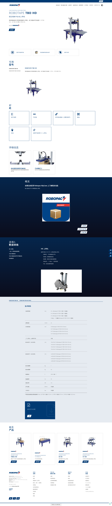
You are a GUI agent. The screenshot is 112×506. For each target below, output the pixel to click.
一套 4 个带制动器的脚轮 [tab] (14, 251)
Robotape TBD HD (31, 68)
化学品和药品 (36, 487)
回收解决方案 (53, 485)
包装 (51, 476)
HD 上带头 (44, 249)
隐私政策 (87, 485)
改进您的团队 (71, 482)
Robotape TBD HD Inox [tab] (15, 71)
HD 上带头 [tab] (11, 249)
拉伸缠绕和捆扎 (53, 480)
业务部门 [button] (70, 5)
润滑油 (34, 485)
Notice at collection (56, 504)
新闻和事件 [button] (81, 5)
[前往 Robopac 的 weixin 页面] (18, 498)
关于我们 (87, 478)
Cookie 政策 (87, 487)
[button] (12, 30)
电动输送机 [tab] (11, 258)
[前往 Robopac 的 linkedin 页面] (11, 498)
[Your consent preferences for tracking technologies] (110, 504)
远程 (69, 478)
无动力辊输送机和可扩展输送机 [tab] (15, 256)
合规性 (86, 489)
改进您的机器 (71, 480)
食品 (34, 478)
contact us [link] (97, 5)
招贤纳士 (87, 480)
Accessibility (88, 482)
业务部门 (87, 476)
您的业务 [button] (58, 5)
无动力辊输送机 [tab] (12, 253)
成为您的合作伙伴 (71, 485)
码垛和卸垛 (52, 478)
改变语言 (11, 489)
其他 (34, 495)
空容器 (34, 491)
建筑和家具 (35, 489)
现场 (69, 476)
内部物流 (52, 482)
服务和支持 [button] (75, 5)
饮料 (34, 476)
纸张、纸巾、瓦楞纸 (37, 482)
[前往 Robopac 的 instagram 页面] (14, 498)
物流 (34, 493)
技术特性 (28, 306)
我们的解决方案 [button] (64, 5)
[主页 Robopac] (14, 5)
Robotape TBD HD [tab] (13, 68)
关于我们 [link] (86, 5)
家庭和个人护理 (36, 480)
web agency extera (12, 484)
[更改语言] (102, 5)
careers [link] (91, 5)
